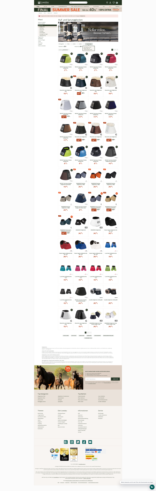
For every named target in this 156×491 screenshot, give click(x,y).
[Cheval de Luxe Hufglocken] (80, 128)
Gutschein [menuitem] (96, 6)
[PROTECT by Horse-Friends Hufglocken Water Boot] (80, 198)
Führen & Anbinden (42, 45)
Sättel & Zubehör (41, 23)
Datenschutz (80, 416)
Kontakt (59, 415)
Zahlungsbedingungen (82, 428)
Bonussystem (60, 416)
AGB (79, 413)
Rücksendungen (81, 420)
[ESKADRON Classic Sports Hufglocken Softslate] (95, 198)
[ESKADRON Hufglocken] (80, 221)
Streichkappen (42, 32)
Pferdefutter (40, 38)
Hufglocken (42, 26)
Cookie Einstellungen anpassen (93, 482)
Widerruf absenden (81, 430)
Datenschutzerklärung (107, 382)
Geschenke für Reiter (42, 416)
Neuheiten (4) (61, 46)
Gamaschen (41, 29)
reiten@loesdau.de (82, 464)
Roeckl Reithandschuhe (102, 399)
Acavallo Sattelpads (102, 401)
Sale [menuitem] (110, 6)
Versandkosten (56, 477)
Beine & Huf (40, 25)
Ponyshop (40, 423)
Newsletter (100, 418)
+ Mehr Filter (88, 44)
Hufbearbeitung (42, 35)
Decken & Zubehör (42, 22)
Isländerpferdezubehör (42, 425)
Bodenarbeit (40, 428)
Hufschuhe (41, 28)
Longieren (40, 44)
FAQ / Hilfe (80, 421)
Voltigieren (40, 421)
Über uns (59, 418)
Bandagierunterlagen (43, 34)
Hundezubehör (41, 418)
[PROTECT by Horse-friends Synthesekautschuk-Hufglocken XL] (80, 291)
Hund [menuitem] (52, 6)
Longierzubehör (41, 415)
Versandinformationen (82, 427)
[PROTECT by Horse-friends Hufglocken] (65, 58)
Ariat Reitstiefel (101, 398)
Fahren (39, 420)
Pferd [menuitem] (38, 6)
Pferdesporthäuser (61, 413)
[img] (117, 3)
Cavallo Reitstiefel (81, 396)
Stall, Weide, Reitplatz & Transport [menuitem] (80, 6)
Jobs (59, 425)
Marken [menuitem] (117, 6)
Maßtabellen (100, 416)
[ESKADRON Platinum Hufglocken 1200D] (80, 175)
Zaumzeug (40, 42)
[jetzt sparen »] (78, 11)
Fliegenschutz (40, 37)
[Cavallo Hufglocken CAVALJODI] (95, 291)
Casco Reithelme (101, 396)
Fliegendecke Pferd (41, 396)
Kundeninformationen (82, 423)
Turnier (39, 41)
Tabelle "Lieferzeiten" (87, 478)
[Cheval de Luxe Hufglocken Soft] (65, 81)
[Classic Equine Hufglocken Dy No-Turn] (110, 221)
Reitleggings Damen (42, 401)
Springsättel (60, 401)
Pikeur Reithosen (81, 398)
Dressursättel (40, 399)
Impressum (80, 415)
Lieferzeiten (80, 425)
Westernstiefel (61, 398)
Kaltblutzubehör (41, 427)
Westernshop (40, 413)
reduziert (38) (77, 46)
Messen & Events (61, 427)
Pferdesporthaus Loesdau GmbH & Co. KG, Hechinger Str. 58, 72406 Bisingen (79, 480)
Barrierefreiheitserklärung (83, 418)
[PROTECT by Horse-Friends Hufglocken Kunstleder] (110, 151)
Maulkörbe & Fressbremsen (63, 396)
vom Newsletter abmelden (92, 383)
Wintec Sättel (80, 401)
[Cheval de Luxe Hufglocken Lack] (65, 314)
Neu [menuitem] (104, 6)
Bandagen (41, 31)
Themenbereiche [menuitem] (62, 6)
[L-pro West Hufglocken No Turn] (110, 244)
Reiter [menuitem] (45, 6)
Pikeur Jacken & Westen (82, 399)
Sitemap (79, 432)
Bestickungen (100, 413)
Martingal (60, 399)
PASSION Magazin (61, 421)
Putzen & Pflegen (41, 40)
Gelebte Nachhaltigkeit (62, 420)
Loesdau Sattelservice (102, 415)
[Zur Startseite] (43, 2)
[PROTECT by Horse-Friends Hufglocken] (65, 105)
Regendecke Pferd (41, 398)
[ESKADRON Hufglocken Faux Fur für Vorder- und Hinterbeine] (95, 314)
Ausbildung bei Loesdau (62, 423)
